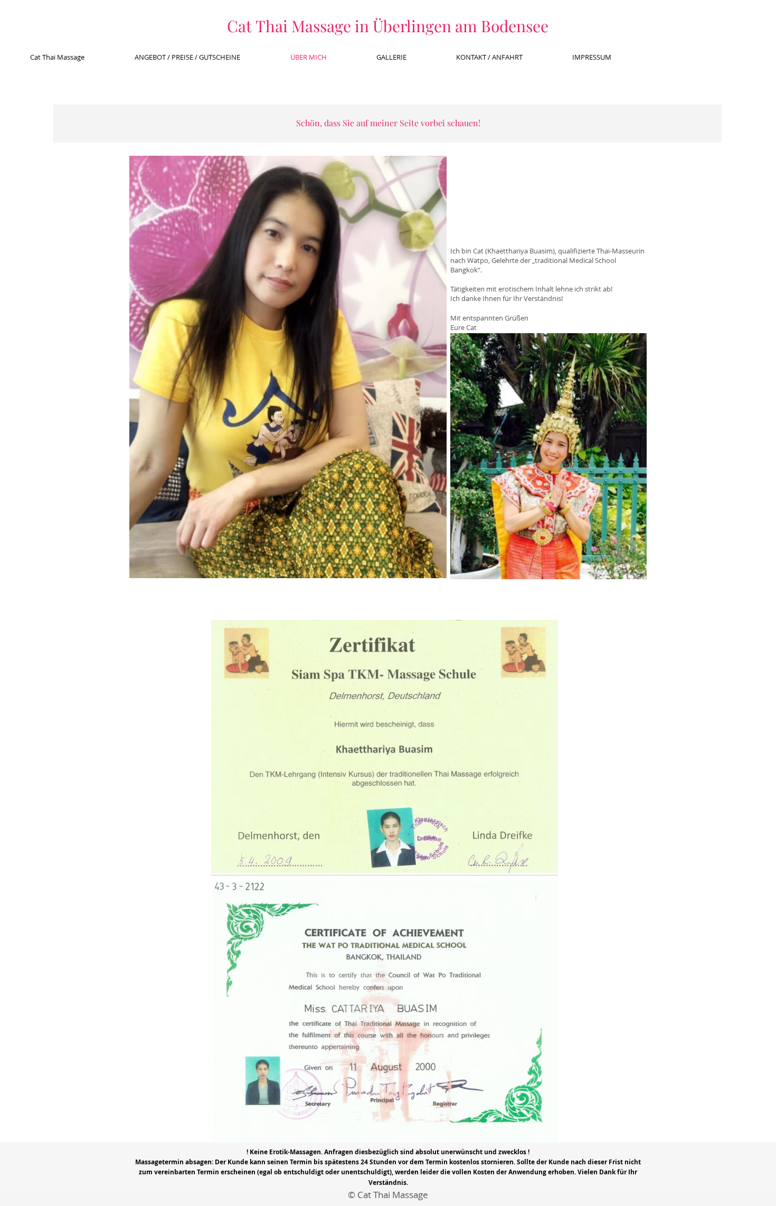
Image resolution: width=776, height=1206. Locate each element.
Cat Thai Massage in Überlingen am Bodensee (387, 25)
